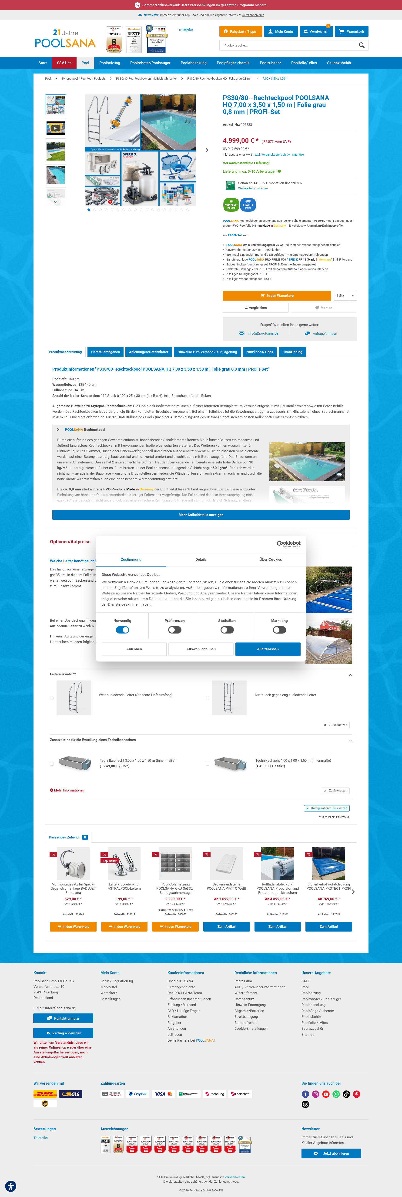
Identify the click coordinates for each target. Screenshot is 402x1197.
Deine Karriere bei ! (191, 1040)
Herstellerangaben (105, 352)
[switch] (174, 630)
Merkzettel (108, 987)
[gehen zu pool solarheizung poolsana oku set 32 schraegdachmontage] (175, 891)
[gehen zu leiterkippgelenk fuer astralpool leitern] (124, 891)
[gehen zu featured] (326, 1095)
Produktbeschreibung (65, 352)
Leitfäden (175, 1035)
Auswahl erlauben (201, 649)
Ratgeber (174, 1023)
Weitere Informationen (253, 188)
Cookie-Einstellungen (251, 1028)
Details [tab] (201, 559)
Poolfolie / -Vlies (315, 1023)
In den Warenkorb (280, 296)
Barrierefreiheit (246, 1023)
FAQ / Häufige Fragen (184, 1011)
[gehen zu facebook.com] (305, 1095)
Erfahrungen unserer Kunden (189, 999)
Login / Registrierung (116, 981)
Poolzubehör (311, 1017)
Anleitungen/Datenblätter (148, 352)
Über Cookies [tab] (271, 559)
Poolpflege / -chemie (318, 1011)
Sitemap (308, 1035)
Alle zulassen (268, 649)
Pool (305, 987)
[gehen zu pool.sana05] (316, 1095)
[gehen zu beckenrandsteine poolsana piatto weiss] (226, 891)
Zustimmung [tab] (131, 559)
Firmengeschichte (181, 987)
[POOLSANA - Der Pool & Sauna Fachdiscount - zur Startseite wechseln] (65, 38)
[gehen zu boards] (357, 1095)
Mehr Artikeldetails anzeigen (201, 515)
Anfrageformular (325, 333)
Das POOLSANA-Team (185, 993)
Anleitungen (177, 1028)
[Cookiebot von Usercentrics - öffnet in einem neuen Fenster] (280, 544)
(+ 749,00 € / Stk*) (137, 763)
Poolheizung (311, 993)
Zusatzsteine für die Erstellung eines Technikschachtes (93, 740)
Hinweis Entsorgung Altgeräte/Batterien (250, 1008)
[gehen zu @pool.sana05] (305, 1105)
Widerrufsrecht (245, 993)
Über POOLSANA (181, 981)
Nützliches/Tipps (259, 352)
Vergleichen (257, 308)
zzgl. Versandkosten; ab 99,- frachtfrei (280, 154)
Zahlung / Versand (182, 1005)
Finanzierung (292, 352)
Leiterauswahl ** (63, 674)
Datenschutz (244, 999)
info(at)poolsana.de (263, 333)
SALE (306, 981)
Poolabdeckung (313, 1005)
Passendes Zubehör (67, 837)
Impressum (243, 981)
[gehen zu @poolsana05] (346, 1095)
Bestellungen (110, 999)
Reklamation (177, 1017)
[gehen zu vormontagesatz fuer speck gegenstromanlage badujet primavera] (73, 891)
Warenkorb (108, 993)
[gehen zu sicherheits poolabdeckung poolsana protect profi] (328, 891)
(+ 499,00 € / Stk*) (293, 763)
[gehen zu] (88, 209)
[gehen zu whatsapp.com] (336, 1095)
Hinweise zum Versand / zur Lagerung (207, 352)
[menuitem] (293, 42)
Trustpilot (41, 1138)
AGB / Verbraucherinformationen (259, 987)
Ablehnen (134, 649)
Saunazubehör (312, 1028)
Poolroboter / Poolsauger (321, 999)
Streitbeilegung (246, 1017)
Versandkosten (235, 1177)
